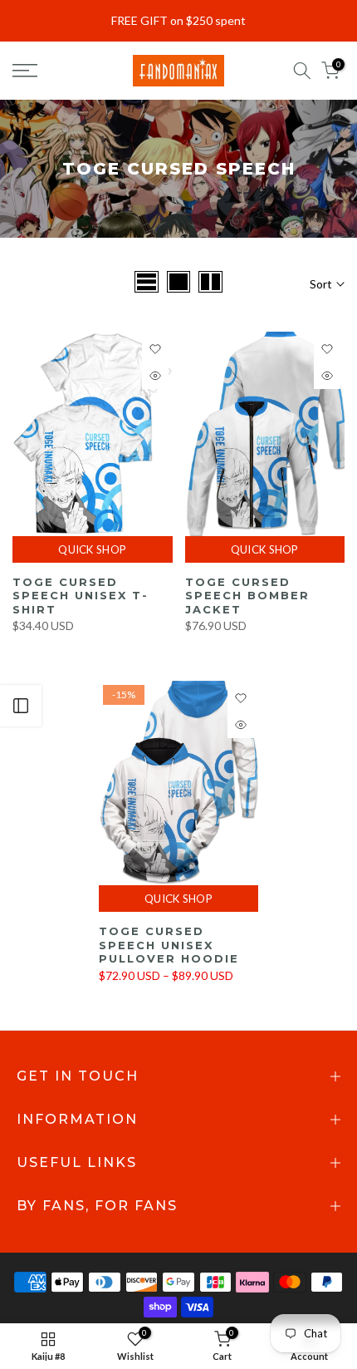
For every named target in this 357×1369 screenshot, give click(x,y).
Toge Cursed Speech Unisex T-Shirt (80, 595)
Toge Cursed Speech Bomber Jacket (247, 595)
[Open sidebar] (21, 705)
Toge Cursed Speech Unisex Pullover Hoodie (169, 944)
